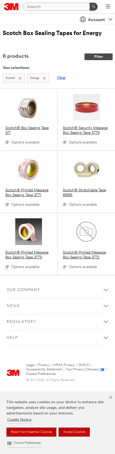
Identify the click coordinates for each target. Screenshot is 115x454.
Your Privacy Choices (82, 369)
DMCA (83, 365)
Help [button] (12, 338)
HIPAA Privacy (64, 365)
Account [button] (96, 20)
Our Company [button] (23, 290)
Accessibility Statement (44, 369)
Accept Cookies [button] (74, 432)
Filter (98, 57)
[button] (24, 443)
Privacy (43, 365)
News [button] (13, 306)
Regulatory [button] (21, 322)
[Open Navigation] (108, 7)
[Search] (94, 7)
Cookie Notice (19, 420)
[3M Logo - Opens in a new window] (11, 7)
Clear (61, 78)
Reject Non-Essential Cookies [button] (31, 432)
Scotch (10, 78)
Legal (30, 365)
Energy (34, 78)
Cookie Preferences (41, 374)
